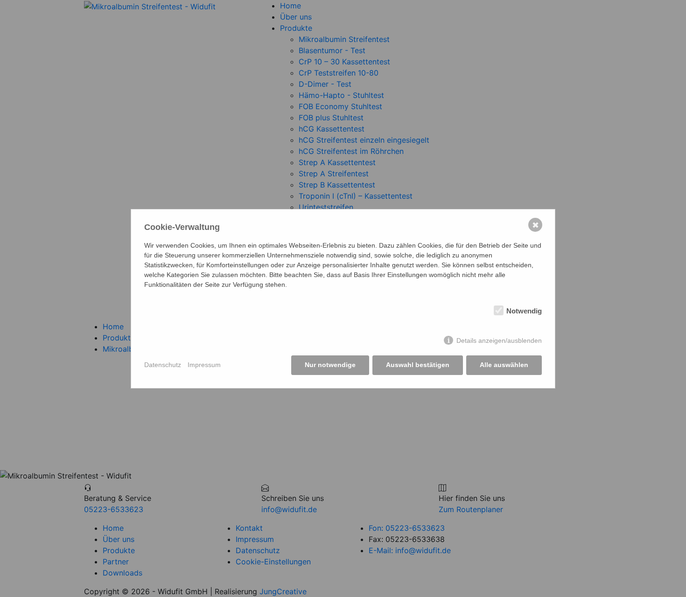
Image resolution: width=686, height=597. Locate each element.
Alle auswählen (504, 364)
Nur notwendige (330, 364)
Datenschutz (162, 364)
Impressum (204, 364)
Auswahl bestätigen (417, 364)
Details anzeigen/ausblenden (499, 340)
